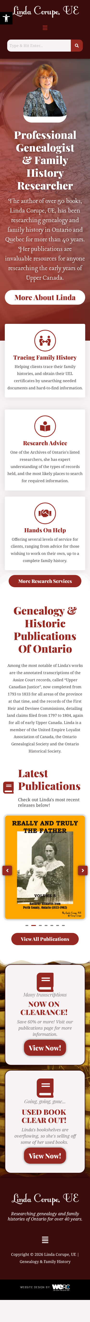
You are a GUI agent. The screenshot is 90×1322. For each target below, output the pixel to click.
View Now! (45, 1047)
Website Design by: (36, 1287)
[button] (6, 18)
